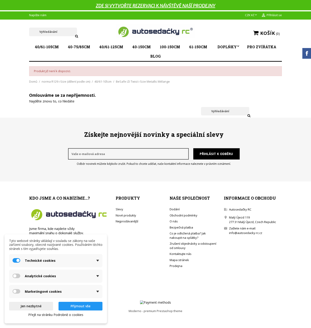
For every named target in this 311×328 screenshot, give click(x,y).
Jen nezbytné (30, 306)
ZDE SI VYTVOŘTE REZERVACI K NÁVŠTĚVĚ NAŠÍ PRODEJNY (155, 6)
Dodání (175, 209)
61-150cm (198, 46)
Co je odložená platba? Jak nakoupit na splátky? (188, 235)
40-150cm (141, 46)
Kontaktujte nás (180, 254)
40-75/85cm (79, 46)
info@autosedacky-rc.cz (245, 233)
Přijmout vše (80, 306)
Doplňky (227, 46)
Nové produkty (126, 215)
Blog (155, 56)
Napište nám (37, 15)
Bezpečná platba (181, 227)
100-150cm (170, 46)
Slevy (119, 209)
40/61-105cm (47, 46)
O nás (174, 221)
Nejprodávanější (127, 221)
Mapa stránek (179, 260)
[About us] (69, 214)
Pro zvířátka (261, 46)
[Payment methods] (155, 302)
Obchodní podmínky (183, 215)
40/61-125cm (111, 46)
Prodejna (176, 266)
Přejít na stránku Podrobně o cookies (55, 315)
